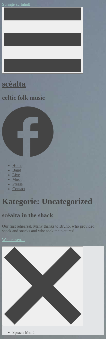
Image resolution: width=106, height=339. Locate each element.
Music (17, 179)
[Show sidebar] (42, 40)
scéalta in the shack (27, 215)
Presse (17, 184)
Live (16, 175)
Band (16, 170)
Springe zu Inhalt (16, 4)
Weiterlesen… (13, 239)
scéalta (14, 83)
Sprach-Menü (23, 332)
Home (17, 165)
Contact (18, 189)
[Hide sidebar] (42, 286)
